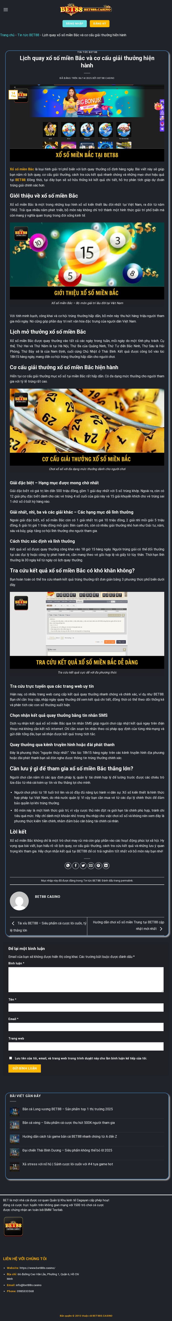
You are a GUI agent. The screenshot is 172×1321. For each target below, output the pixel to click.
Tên (12, 999)
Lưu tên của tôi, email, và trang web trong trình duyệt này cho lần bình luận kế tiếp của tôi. (81, 1058)
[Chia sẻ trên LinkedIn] (106, 865)
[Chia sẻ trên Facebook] (75, 865)
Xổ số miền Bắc (22, 169)
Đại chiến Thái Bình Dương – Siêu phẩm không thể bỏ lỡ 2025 (67, 1150)
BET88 (20, 180)
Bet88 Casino (106, 78)
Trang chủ (7, 35)
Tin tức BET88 (28, 35)
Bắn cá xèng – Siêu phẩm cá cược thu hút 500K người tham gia (68, 1123)
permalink (127, 880)
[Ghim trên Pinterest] (98, 865)
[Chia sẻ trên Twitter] (83, 865)
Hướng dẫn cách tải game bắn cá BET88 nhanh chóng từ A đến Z (69, 1137)
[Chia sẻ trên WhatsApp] (68, 865)
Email (13, 1019)
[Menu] (5, 9)
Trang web (16, 1038)
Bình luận (16, 963)
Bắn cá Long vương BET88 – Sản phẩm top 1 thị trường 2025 (67, 1109)
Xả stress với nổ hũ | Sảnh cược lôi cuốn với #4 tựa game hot (67, 1164)
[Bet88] (86, 9)
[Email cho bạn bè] (90, 865)
